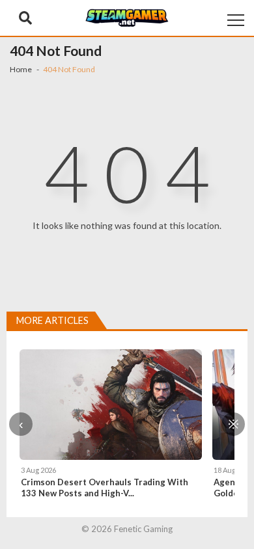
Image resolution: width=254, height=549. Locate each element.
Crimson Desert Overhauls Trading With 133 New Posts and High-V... (104, 487)
